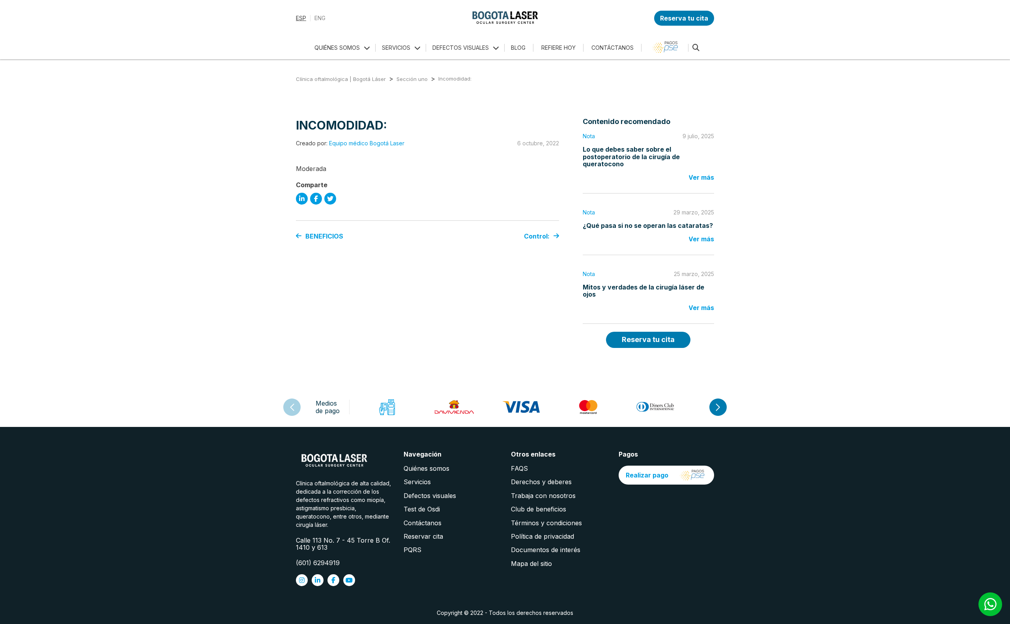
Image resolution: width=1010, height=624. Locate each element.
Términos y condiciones (546, 523)
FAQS (519, 468)
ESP (301, 18)
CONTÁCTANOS (612, 47)
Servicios (417, 482)
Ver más (701, 177)
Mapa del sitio (531, 564)
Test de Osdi (422, 509)
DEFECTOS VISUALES (460, 47)
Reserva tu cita (684, 18)
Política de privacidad (542, 536)
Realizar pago (647, 475)
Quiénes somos (426, 468)
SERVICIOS (396, 47)
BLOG (518, 47)
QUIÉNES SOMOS (337, 47)
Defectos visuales (430, 496)
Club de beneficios (538, 509)
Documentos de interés (545, 550)
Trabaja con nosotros (543, 496)
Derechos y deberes (541, 482)
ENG (319, 18)
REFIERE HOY (558, 47)
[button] (718, 407)
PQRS (412, 550)
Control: (537, 236)
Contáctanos (422, 523)
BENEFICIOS (324, 236)
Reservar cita (423, 536)
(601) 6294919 (318, 562)
